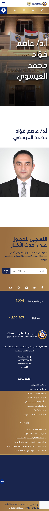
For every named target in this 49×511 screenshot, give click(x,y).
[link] (3, 10)
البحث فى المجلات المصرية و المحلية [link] (29, 442)
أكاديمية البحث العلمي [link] (34, 402)
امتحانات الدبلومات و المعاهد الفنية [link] (29, 451)
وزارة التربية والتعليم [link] (35, 406)
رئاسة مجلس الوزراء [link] (36, 389)
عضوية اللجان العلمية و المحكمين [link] (30, 438)
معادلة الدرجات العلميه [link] (34, 429)
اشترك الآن (6, 271)
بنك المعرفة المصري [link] (35, 398)
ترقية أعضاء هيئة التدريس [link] (33, 434)
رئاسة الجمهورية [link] (37, 385)
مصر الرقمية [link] (39, 410)
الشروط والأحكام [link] (16, 508)
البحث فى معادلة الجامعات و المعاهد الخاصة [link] (25, 446)
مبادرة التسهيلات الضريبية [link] (33, 414)
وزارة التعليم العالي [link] (36, 393)
